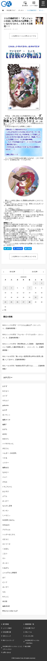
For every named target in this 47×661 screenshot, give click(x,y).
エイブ (4, 396)
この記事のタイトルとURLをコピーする (23, 36)
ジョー (4, 477)
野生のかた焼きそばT (10, 611)
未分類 (4, 601)
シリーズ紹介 (7, 628)
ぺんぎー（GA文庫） (9, 453)
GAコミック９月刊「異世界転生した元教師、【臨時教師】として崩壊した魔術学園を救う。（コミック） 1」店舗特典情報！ (23, 347)
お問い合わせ (7, 652)
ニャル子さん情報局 (9, 573)
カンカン (5, 510)
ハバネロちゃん (8, 443)
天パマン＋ (6, 415)
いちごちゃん (7, 486)
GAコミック (7, 636)
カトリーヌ (6, 544)
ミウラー (5, 463)
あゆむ (4, 434)
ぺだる (4, 458)
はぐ (4, 577)
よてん (4, 496)
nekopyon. (6, 525)
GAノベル (28, 632)
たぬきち (5, 568)
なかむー (5, 472)
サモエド (5, 400)
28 (29, 302)
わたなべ (5, 391)
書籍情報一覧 (29, 624)
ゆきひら (5, 439)
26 (17, 302)
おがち (4, 429)
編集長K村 (6, 606)
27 (23, 302)
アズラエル (6, 530)
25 (11, 302)
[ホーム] (3, 10)
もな (4, 592)
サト (4, 558)
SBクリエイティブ (8, 640)
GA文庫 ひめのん (8, 520)
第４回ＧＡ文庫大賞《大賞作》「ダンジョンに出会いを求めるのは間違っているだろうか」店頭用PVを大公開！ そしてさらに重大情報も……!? (23, 230)
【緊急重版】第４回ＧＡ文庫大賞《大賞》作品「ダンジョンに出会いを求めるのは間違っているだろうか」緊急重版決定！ (23, 240)
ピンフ (4, 582)
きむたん (5, 448)
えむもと (5, 539)
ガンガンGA (29, 636)
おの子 (4, 410)
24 (5, 302)
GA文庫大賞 (7, 632)
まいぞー (5, 587)
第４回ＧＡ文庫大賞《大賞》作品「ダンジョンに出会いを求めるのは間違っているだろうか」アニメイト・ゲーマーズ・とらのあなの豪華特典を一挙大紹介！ (23, 235)
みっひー (5, 501)
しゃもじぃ (6, 515)
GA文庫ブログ (30, 628)
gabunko (5, 405)
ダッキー (15, 29)
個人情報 (27, 646)
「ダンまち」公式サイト (12, 212)
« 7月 (4, 310)
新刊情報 (6, 624)
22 (35, 297)
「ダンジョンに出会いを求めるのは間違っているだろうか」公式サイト (23, 244)
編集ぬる (5, 467)
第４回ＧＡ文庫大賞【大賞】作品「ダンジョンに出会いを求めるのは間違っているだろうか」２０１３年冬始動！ (23, 225)
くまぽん (5, 549)
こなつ (4, 553)
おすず (4, 386)
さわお (4, 482)
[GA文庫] (6, 4)
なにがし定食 (7, 506)
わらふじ (5, 596)
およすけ (5, 491)
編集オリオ (6, 420)
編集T (4, 424)
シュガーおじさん (8, 534)
